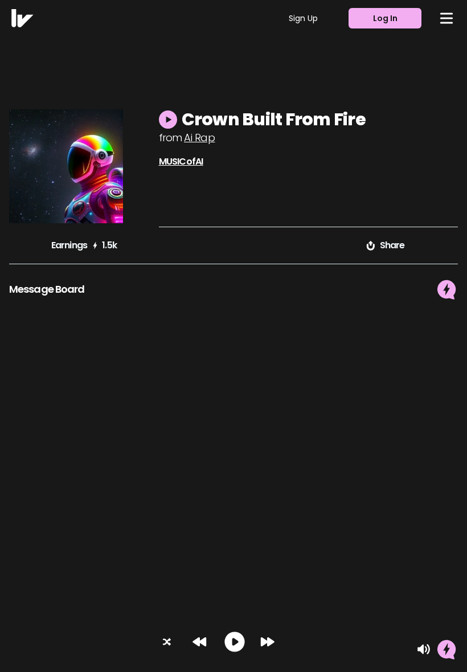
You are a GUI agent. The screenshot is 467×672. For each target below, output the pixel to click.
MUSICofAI (181, 161)
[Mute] (424, 649)
